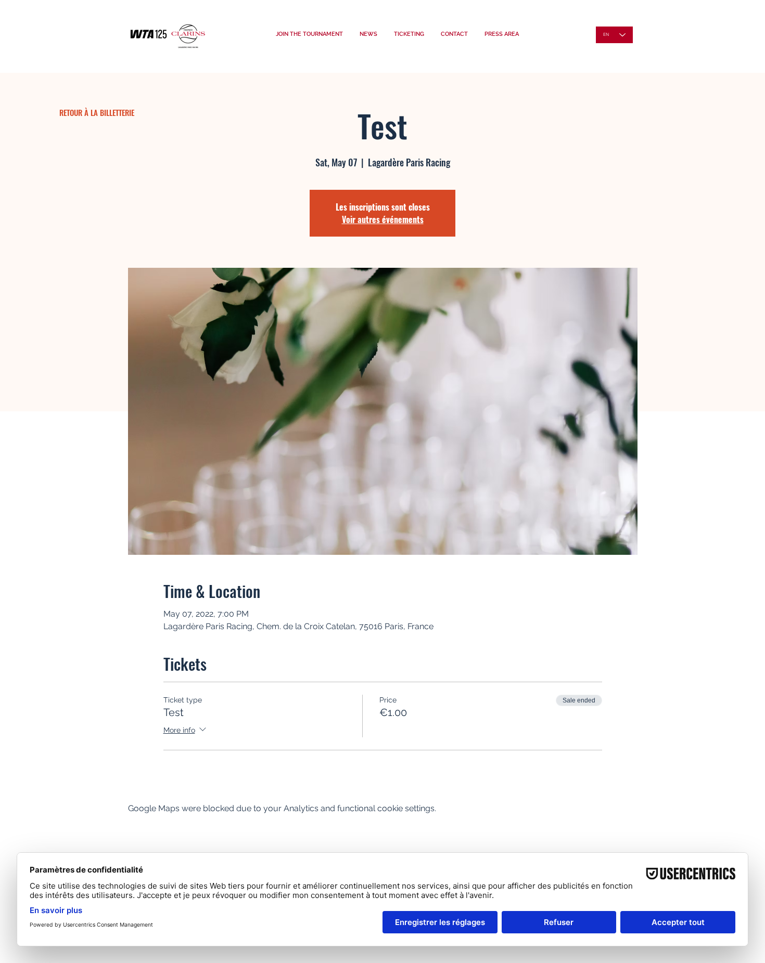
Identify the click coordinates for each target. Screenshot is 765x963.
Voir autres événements (383, 219)
